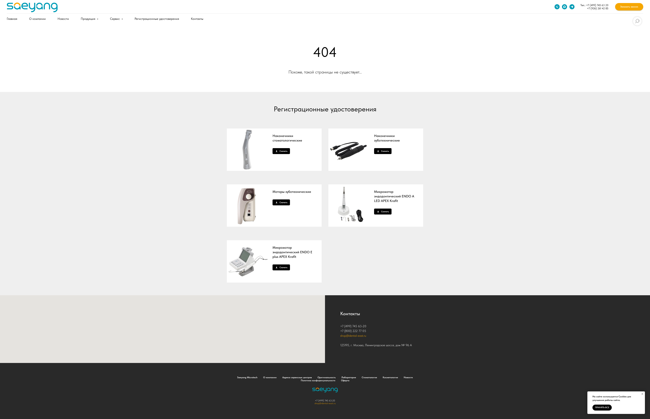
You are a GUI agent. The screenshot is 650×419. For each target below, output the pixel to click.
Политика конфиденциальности (318, 380)
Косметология (390, 377)
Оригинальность (327, 377)
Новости (63, 18)
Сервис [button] (115, 18)
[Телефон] (557, 6)
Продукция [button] (88, 18)
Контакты (197, 18)
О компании (37, 18)
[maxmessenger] (564, 6)
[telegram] (572, 6)
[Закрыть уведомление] (642, 394)
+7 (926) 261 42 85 (597, 8)
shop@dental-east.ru (353, 335)
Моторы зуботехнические (292, 192)
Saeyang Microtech (247, 377)
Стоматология (369, 377)
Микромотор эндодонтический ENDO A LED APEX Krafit (394, 196)
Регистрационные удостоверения (157, 18)
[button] (629, 7)
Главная (12, 18)
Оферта (345, 380)
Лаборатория (348, 377)
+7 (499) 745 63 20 (597, 5)
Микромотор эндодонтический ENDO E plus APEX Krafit (292, 252)
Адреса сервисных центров (297, 377)
